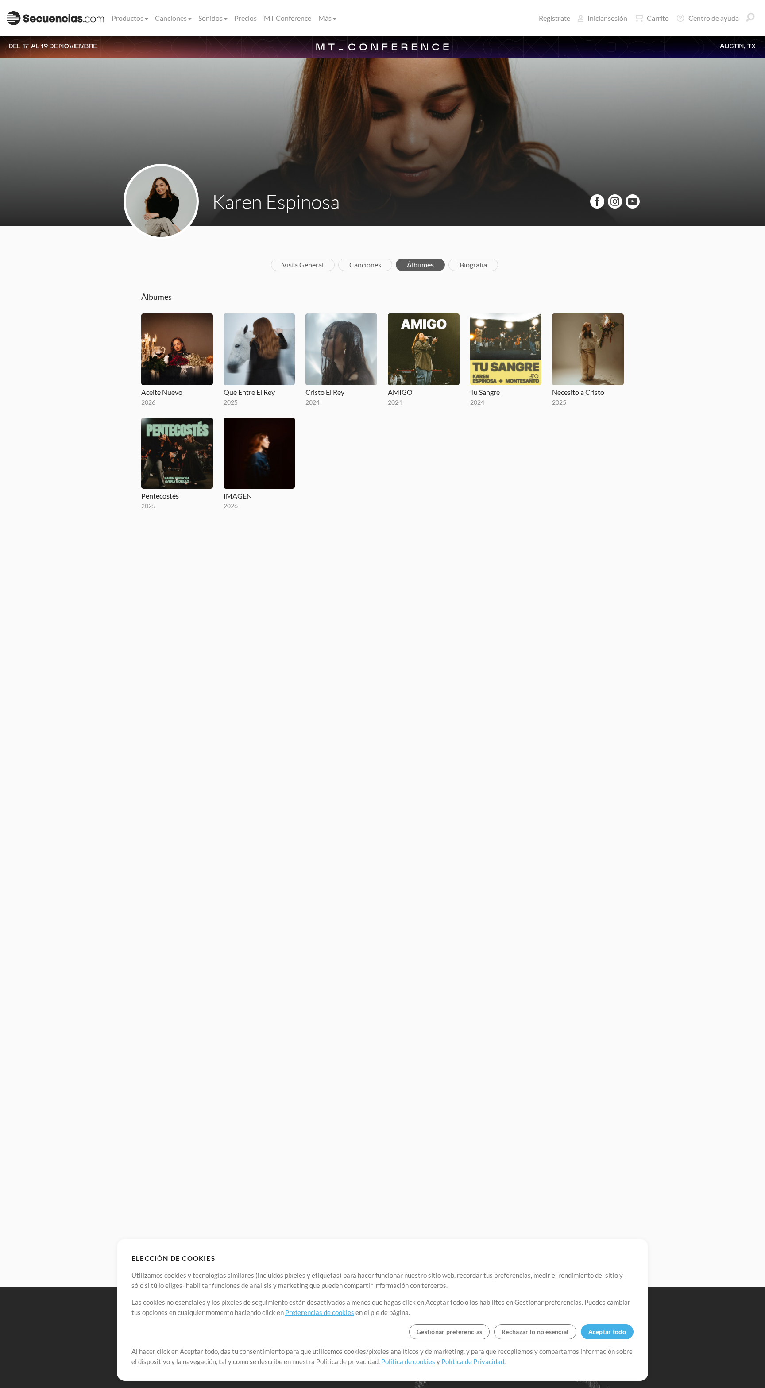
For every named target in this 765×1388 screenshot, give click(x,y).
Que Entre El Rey (249, 392)
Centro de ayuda (713, 18)
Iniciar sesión (607, 18)
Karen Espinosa (276, 201)
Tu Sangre (485, 392)
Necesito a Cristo (578, 392)
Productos (127, 18)
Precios (245, 18)
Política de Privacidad (472, 1361)
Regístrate (554, 18)
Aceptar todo (607, 1331)
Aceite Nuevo (161, 392)
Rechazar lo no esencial (535, 1331)
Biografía (473, 264)
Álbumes (420, 264)
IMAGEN (238, 495)
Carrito (658, 18)
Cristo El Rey (324, 392)
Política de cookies (408, 1361)
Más (325, 18)
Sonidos (210, 18)
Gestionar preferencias (449, 1331)
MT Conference (287, 18)
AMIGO (400, 392)
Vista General (303, 264)
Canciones (171, 18)
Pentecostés (160, 495)
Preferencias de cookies (319, 1312)
